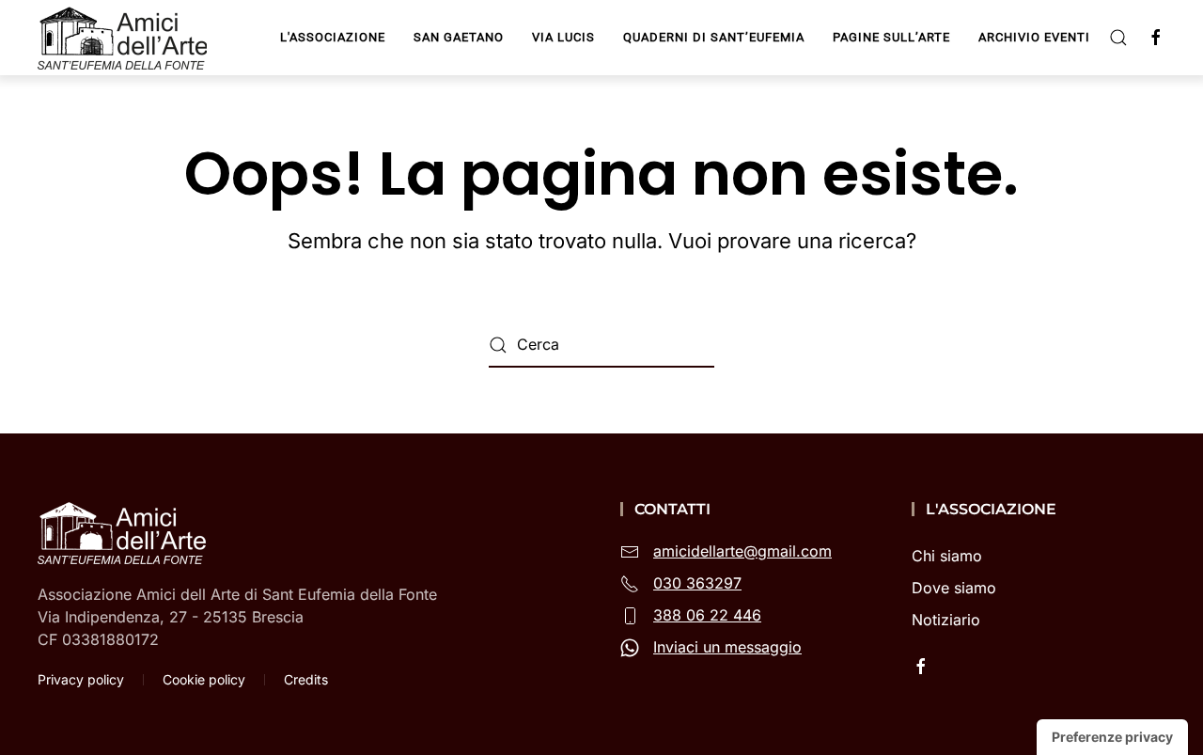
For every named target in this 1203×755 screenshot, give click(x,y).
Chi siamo (947, 555)
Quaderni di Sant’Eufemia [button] (714, 37)
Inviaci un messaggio (727, 646)
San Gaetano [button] (459, 37)
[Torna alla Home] (125, 37)
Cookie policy (204, 679)
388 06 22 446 (707, 615)
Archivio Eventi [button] (1034, 37)
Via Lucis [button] (563, 37)
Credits (306, 679)
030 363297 (697, 583)
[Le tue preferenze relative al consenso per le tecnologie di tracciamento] (1112, 737)
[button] (1118, 37)
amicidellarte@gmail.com (742, 551)
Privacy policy (81, 679)
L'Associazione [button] (332, 37)
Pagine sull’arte (891, 37)
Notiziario (946, 619)
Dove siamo (954, 587)
